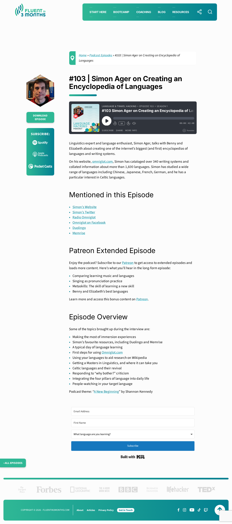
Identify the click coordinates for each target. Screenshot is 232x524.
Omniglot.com (112, 352)
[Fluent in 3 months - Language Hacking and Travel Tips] (30, 10)
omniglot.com (102, 161)
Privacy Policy (106, 510)
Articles (91, 510)
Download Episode (40, 117)
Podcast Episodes (100, 55)
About (80, 510)
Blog (161, 12)
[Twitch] (206, 510)
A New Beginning (106, 391)
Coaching (143, 12)
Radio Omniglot (84, 217)
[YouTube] (192, 510)
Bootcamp (121, 12)
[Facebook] (178, 510)
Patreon (128, 262)
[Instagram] (184, 510)
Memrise (78, 233)
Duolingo (79, 227)
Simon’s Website (84, 207)
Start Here (98, 12)
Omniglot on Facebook (89, 222)
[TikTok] (199, 510)
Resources (180, 12)
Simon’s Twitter (83, 212)
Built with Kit (133, 457)
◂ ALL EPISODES (12, 463)
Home (83, 55)
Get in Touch (126, 510)
